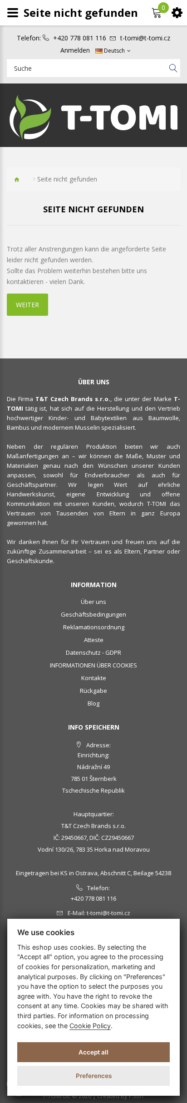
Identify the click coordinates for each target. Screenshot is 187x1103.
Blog (93, 703)
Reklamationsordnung (93, 627)
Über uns (93, 602)
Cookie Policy (90, 1025)
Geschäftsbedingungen (93, 614)
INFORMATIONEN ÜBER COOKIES (93, 665)
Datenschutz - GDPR (93, 652)
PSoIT (136, 1096)
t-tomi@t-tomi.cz (145, 38)
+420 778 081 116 (79, 38)
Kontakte (93, 678)
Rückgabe (93, 690)
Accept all (93, 1052)
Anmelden (75, 50)
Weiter (27, 304)
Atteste (93, 640)
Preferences (94, 1075)
